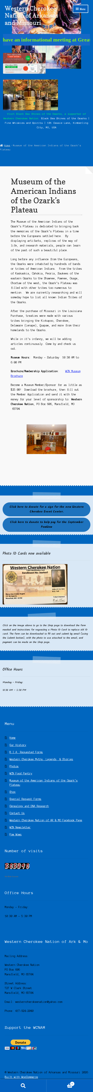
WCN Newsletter (20, 827)
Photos (14, 766)
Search (23, 1086)
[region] (46, 439)
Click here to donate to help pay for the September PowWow (46, 524)
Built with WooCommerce (21, 1077)
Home (7, 145)
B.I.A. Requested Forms (26, 752)
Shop (13, 792)
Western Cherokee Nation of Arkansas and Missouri (31, 15)
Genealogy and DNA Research (29, 806)
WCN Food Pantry (21, 773)
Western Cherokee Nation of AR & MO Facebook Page (46, 820)
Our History (18, 745)
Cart (59, 1082)
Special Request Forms (25, 799)
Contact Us (17, 813)
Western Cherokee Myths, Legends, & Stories (41, 759)
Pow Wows (16, 834)
